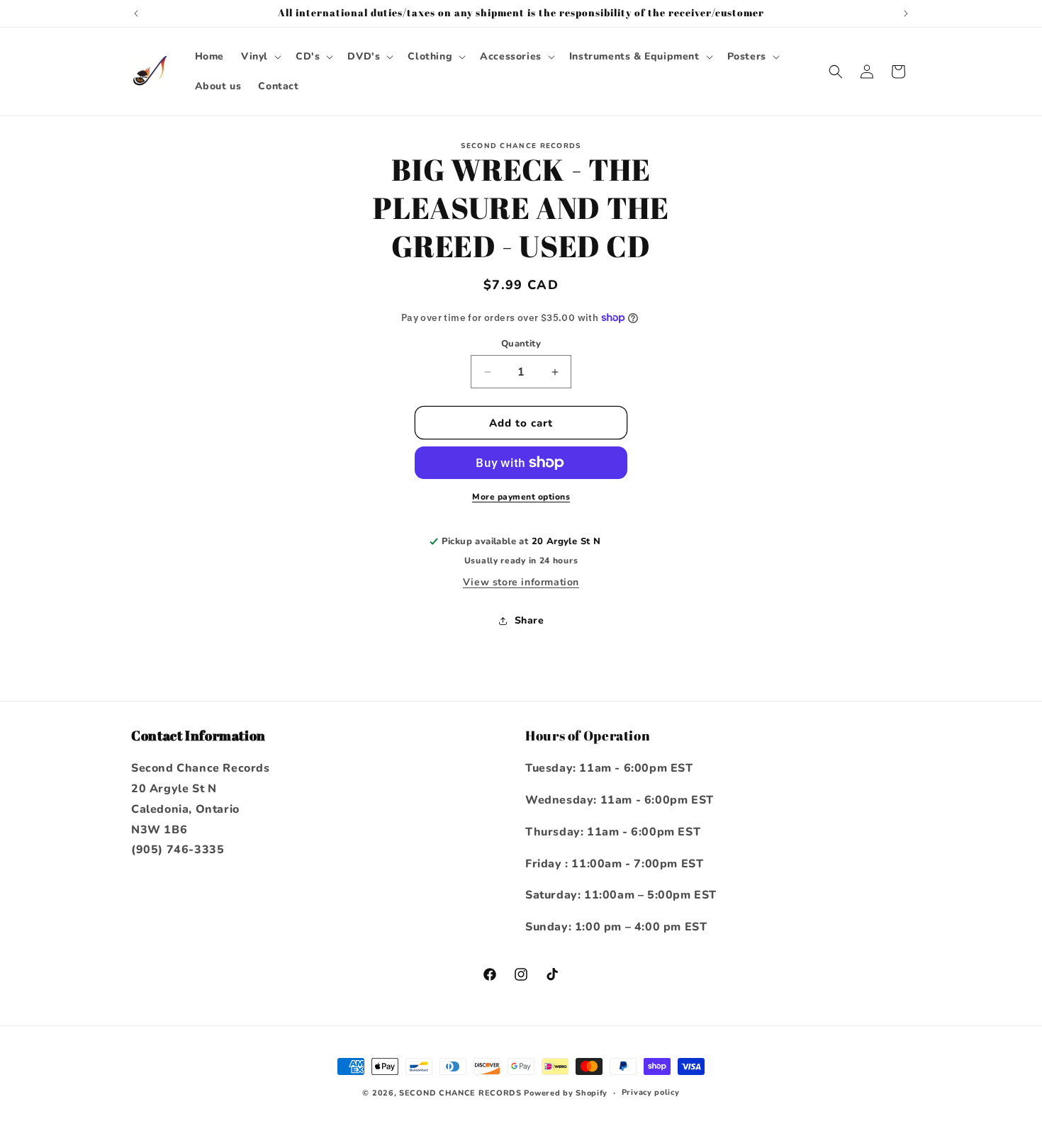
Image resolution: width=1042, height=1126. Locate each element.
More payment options (521, 496)
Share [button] (529, 620)
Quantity (521, 343)
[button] (260, 57)
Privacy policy (651, 1092)
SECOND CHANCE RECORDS (460, 1093)
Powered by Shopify (565, 1093)
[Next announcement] (905, 13)
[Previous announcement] (136, 13)
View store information (521, 582)
